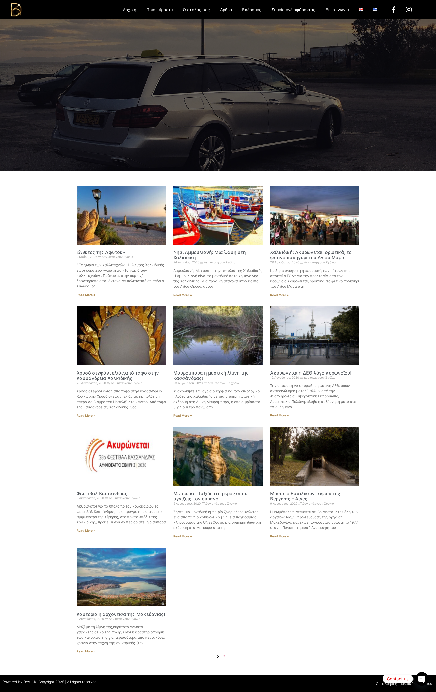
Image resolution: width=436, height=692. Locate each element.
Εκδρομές (251, 9)
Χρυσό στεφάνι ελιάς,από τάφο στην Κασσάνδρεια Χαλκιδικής (118, 375)
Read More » (86, 295)
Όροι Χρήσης (386, 683)
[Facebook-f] (393, 9)
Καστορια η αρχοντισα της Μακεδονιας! (121, 614)
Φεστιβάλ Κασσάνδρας (102, 493)
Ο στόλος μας (196, 9)
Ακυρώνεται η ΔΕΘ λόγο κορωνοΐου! (310, 373)
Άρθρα (226, 9)
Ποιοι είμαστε (159, 9)
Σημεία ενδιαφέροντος (293, 9)
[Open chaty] (422, 679)
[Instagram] (408, 9)
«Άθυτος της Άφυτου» (101, 252)
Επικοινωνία (337, 9)
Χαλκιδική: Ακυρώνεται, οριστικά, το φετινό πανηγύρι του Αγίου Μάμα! (311, 255)
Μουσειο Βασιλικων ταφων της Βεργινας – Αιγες (305, 496)
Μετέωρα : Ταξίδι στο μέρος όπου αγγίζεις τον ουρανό (210, 496)
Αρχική (129, 9)
